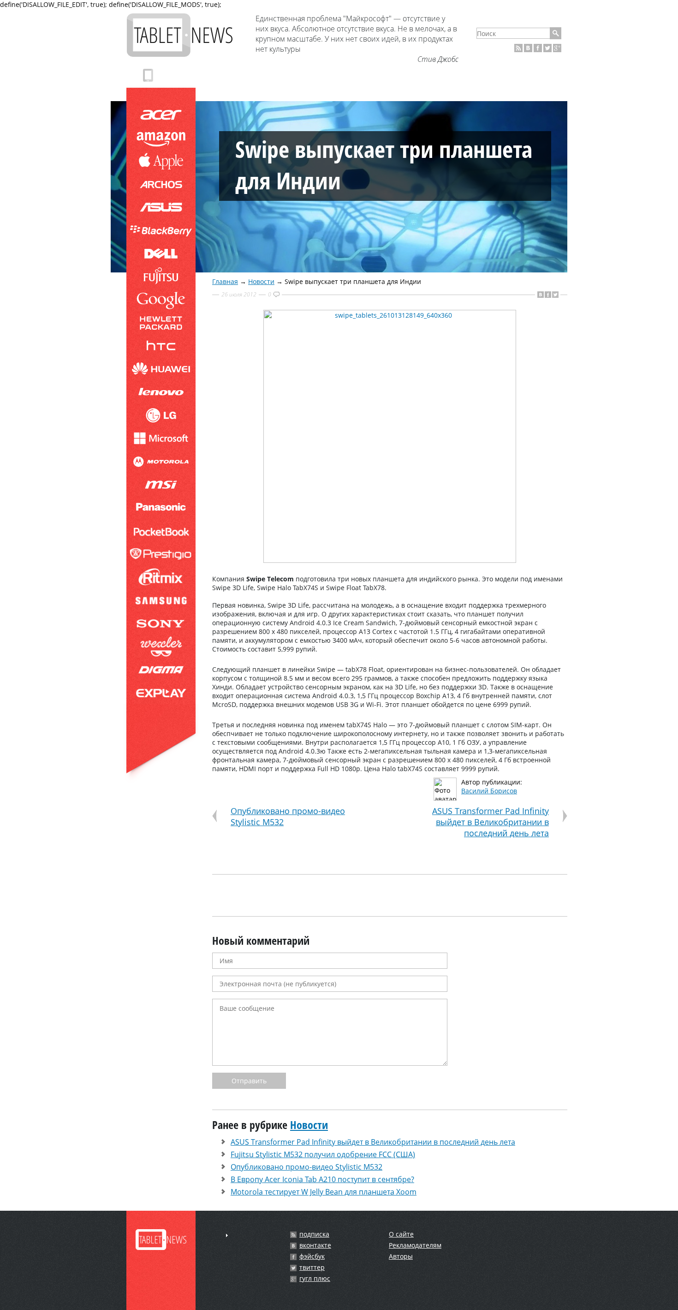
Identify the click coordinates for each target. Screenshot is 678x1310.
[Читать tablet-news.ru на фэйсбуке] (538, 48)
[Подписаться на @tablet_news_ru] (547, 48)
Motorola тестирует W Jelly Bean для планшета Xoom (323, 1192)
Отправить (249, 1080)
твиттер (312, 1267)
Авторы (401, 1256)
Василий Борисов (489, 790)
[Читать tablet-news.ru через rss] (518, 48)
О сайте (401, 1234)
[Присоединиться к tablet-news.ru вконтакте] (528, 48)
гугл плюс (314, 1278)
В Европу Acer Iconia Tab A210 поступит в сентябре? (322, 1179)
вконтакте (315, 1245)
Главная (225, 281)
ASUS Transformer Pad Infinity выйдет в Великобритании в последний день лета (490, 822)
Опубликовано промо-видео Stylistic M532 (306, 1167)
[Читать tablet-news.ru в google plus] (557, 48)
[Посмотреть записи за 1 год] (227, 1235)
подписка (314, 1234)
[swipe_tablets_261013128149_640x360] (389, 560)
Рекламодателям (415, 1245)
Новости (261, 281)
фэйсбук (312, 1256)
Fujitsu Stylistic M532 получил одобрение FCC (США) (323, 1154)
